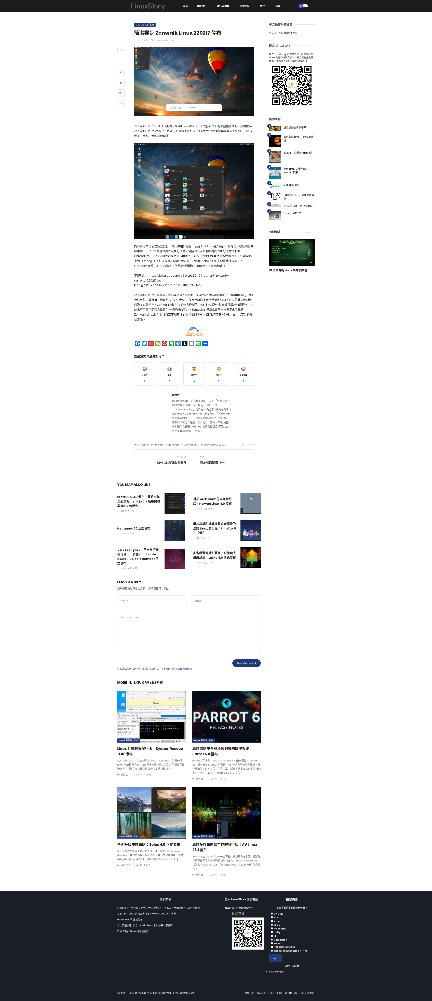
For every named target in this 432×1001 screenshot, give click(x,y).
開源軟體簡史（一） (213, 462)
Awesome (280, 928)
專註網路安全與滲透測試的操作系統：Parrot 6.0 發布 (222, 751)
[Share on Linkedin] (121, 104)
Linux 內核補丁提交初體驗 (298, 206)
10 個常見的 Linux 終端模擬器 (288, 270)
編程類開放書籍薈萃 (295, 127)
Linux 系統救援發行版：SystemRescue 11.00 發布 (150, 751)
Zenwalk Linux (144, 126)
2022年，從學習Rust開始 (298, 153)
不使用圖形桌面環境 (284, 947)
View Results (292, 966)
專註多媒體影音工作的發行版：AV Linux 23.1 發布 (224, 847)
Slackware (203, 266)
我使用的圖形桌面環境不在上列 (290, 951)
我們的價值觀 (275, 993)
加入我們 (261, 993)
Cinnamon (280, 939)
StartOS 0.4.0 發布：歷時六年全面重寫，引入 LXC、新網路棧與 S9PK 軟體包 (138, 501)
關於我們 (249, 993)
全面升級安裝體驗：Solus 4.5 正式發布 (148, 844)
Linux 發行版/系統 (145, 24)
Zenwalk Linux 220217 (149, 131)
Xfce (277, 921)
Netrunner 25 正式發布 (133, 528)
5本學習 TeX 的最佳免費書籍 (299, 197)
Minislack (186, 295)
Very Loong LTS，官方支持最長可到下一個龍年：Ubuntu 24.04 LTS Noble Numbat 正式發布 (138, 556)
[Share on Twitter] (121, 83)
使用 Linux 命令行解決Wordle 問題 (296, 170)
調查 (278, 6)
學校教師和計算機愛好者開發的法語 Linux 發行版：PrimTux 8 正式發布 (214, 528)
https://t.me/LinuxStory (239, 907)
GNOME (278, 913)
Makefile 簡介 (292, 185)
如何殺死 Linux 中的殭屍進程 (298, 138)
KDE (276, 917)
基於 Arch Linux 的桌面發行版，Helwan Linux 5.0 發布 (212, 501)
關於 (262, 6)
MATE (277, 943)
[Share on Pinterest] (121, 93)
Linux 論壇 (223, 6)
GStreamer (142, 266)
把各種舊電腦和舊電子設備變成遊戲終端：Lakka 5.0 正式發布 (214, 555)
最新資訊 (201, 6)
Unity (277, 932)
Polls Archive (276, 971)
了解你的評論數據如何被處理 (176, 668)
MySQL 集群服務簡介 (171, 462)
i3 (275, 936)
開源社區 (244, 6)
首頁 (185, 6)
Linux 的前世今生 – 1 (295, 213)
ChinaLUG (291, 993)
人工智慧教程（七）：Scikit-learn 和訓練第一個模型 (145, 925)
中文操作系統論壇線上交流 (283, 33)
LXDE (277, 925)
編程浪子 (178, 107)
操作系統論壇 (307, 993)
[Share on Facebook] (121, 73)
